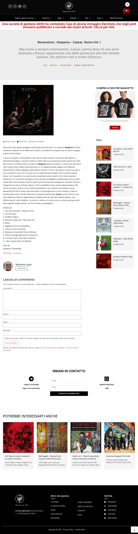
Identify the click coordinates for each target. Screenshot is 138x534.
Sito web (6, 330)
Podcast (73, 18)
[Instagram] (15, 6)
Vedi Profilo (22, 268)
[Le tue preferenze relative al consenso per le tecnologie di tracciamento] (134, 530)
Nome (6, 314)
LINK (107, 388)
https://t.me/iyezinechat (31, 388)
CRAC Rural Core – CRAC (122, 167)
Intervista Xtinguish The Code (118, 456)
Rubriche (45, 18)
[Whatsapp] (24, 6)
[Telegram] (19, 6)
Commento (8, 288)
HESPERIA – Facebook (12, 253)
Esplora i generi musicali (24, 18)
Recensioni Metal (65, 65)
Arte (86, 18)
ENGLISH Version (116, 18)
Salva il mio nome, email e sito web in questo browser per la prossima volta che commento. (40, 338)
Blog (59, 18)
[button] (127, 4)
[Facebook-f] (10, 6)
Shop (99, 18)
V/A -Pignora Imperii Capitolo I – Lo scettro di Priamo (122, 187)
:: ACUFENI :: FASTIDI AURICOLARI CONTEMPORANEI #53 (121, 223)
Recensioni (53, 65)
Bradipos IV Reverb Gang (122, 257)
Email (5, 322)
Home (45, 65)
